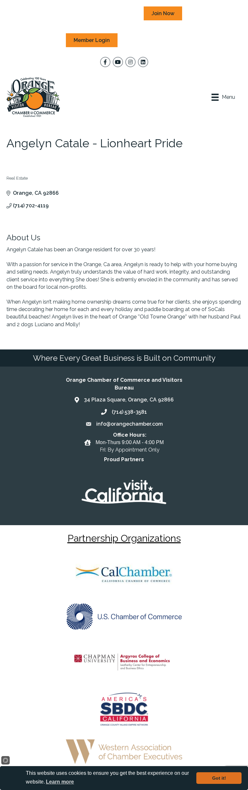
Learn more (60, 782)
